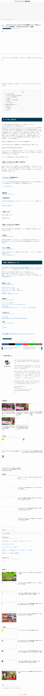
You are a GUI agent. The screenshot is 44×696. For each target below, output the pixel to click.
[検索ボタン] (42, 1)
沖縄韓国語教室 (12, 267)
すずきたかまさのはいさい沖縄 (8, 287)
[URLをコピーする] (39, 344)
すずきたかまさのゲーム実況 (27, 83)
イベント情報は (9, 102)
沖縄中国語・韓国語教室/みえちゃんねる (10, 293)
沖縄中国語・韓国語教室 (6, 201)
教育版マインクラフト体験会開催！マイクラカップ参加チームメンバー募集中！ (17, 550)
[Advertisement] (22, 11)
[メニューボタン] (1, 1)
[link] (15, 392)
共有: (8, 110)
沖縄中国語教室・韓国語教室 (23, 268)
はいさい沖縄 (4, 316)
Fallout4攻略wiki (5, 306)
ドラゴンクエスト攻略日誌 (22, 1)
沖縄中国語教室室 (5, 267)
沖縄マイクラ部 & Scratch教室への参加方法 (14, 95)
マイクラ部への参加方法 (10, 94)
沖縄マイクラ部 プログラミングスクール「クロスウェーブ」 (13, 127)
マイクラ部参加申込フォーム (8, 186)
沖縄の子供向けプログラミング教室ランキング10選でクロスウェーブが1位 (16, 541)
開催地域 (8, 98)
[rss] (22, 691)
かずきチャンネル (5, 292)
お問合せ (8, 101)
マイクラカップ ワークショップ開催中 (9, 547)
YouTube (7, 537)
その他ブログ (9, 108)
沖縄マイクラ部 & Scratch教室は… (13, 99)
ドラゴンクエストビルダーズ (7, 28)
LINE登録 (3, 242)
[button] (5, 344)
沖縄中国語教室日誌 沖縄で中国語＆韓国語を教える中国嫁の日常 (14, 318)
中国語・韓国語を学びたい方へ (11, 104)
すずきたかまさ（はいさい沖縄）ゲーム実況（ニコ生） (13, 290)
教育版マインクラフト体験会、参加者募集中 (10, 553)
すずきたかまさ (7, 366)
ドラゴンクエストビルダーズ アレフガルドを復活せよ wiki (13, 304)
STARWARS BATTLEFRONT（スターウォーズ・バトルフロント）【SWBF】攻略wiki (19, 307)
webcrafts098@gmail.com (8, 126)
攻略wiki (8, 107)
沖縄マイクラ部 (6, 255)
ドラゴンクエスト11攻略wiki (7, 302)
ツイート (3, 560)
